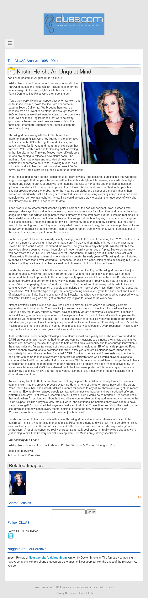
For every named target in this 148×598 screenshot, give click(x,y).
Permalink (34, 455)
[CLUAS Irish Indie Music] (74, 24)
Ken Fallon (14, 78)
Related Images (26, 465)
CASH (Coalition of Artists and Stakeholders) (92, 353)
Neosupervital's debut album (48, 557)
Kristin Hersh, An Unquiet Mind (54, 71)
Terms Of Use (86, 593)
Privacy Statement (66, 593)
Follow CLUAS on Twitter (23, 531)
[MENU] (9, 43)
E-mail (22, 455)
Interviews (26, 451)
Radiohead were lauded (109, 350)
